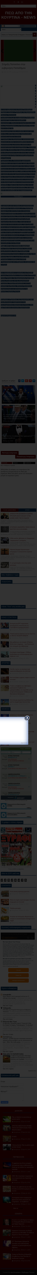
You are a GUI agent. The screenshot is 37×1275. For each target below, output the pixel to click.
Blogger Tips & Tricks (24, 742)
